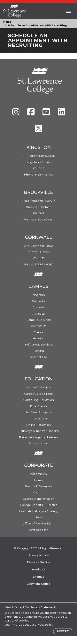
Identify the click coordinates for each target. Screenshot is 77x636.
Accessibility (38, 473)
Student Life (38, 357)
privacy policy (44, 624)
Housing (39, 338)
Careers (38, 492)
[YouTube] (46, 113)
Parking (38, 350)
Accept (63, 631)
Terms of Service (38, 562)
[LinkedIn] (61, 113)
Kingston (38, 294)
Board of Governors (38, 486)
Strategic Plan (38, 529)
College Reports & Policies (38, 504)
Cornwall (38, 307)
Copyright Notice (38, 583)
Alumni (38, 480)
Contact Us (38, 326)
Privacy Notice (39, 555)
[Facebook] (31, 113)
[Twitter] (38, 130)
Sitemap (38, 576)
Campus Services (38, 319)
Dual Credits (38, 406)
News (38, 517)
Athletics (38, 313)
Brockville (38, 301)
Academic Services (38, 387)
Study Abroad (38, 443)
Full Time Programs (38, 412)
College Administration (38, 498)
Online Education (38, 424)
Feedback (38, 569)
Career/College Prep (38, 393)
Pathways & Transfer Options (38, 431)
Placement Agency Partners (38, 437)
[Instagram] (16, 113)
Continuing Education (38, 399)
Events (38, 332)
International (38, 418)
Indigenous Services (38, 344)
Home (7, 21)
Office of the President (38, 523)
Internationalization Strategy (38, 511)
